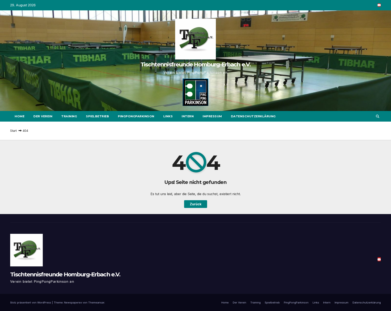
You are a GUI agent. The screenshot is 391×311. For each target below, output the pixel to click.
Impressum (212, 116)
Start (13, 131)
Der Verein (42, 116)
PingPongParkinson (136, 116)
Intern (188, 116)
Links (168, 116)
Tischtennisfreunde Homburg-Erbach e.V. (195, 64)
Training (69, 116)
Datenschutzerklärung (253, 116)
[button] (377, 116)
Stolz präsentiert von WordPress (31, 302)
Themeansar (96, 302)
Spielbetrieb (97, 116)
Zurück (195, 204)
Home (19, 116)
